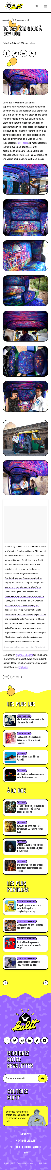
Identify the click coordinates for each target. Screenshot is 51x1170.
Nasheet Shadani (24, 655)
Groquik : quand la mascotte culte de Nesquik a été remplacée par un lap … (29, 908)
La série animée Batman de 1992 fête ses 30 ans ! (29, 963)
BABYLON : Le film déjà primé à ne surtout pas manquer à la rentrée (30, 867)
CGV (26, 1153)
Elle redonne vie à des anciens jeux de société (30, 926)
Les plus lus (24, 716)
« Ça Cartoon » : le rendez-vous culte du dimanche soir (30, 775)
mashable (23, 667)
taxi (6, 677)
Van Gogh (16, 677)
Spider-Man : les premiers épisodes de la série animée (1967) (29, 945)
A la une (21, 753)
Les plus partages (26, 902)
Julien (32, 43)
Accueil (5, 20)
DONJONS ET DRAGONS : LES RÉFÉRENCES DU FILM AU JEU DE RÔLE (30, 828)
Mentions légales (25, 1140)
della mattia (43, 1163)
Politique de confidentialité (26, 1147)
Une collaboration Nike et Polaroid (28, 758)
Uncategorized (22, 20)
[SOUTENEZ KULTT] (25, 1105)
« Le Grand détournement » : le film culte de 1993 (30, 721)
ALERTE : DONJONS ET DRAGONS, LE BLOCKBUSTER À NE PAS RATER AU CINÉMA (30, 809)
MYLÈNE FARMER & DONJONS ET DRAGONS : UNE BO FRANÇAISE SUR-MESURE (30, 848)
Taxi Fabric (22, 143)
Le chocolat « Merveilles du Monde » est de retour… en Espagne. (29, 740)
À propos (25, 1134)
